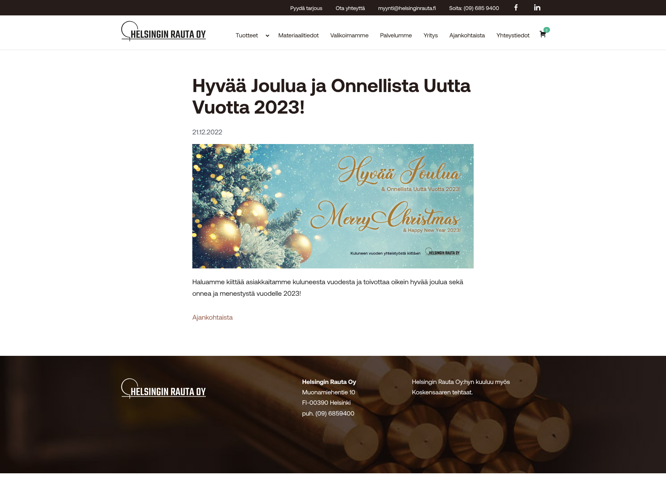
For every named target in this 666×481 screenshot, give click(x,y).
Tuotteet (247, 35)
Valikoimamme (349, 35)
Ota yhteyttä (350, 8)
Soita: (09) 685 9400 (474, 8)
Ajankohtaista (467, 35)
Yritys (431, 35)
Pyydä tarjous (306, 8)
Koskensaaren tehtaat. (442, 392)
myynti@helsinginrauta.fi (407, 8)
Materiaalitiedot (298, 35)
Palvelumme (396, 35)
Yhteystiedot (513, 35)
